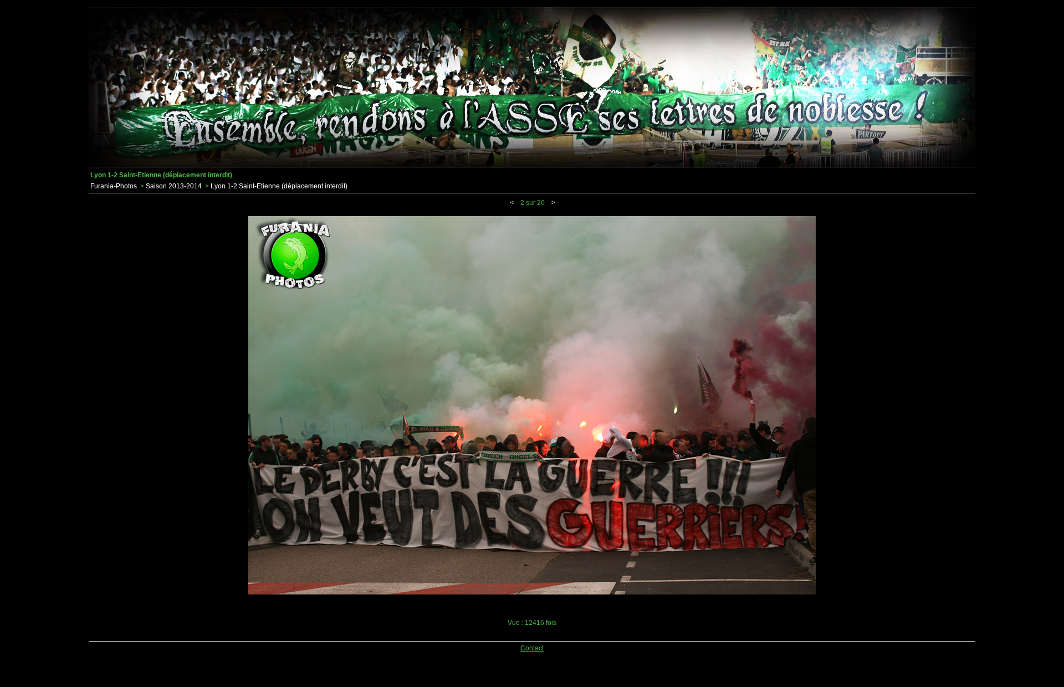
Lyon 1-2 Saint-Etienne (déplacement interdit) (279, 186)
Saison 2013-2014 (174, 186)
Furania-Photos (113, 186)
